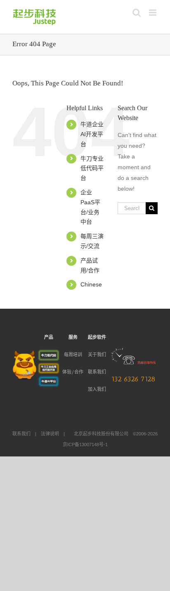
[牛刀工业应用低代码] (49, 367)
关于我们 (97, 354)
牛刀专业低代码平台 (92, 168)
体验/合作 (72, 372)
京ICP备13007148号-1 (85, 444)
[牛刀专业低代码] (49, 354)
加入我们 (97, 389)
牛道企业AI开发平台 (92, 134)
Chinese (91, 284)
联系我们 (97, 372)
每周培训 (73, 354)
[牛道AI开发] (49, 380)
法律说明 (50, 433)
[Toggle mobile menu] (153, 12)
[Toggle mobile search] (136, 12)
